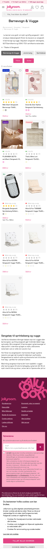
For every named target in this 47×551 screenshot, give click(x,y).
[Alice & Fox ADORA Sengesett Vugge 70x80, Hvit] (28, 214)
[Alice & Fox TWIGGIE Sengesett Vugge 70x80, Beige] (26, 214)
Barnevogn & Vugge (11, 29)
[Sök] (4, 14)
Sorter (29, 61)
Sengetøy (17, 27)
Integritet (24, 415)
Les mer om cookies (11, 534)
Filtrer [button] (18, 61)
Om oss (4, 426)
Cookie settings (7, 419)
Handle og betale (27, 411)
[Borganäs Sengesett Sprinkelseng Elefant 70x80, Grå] (6, 110)
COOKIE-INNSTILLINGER (23, 547)
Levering (24, 407)
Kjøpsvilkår (5, 407)
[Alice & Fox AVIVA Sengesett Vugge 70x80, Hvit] (31, 214)
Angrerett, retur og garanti (30, 403)
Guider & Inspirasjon (9, 415)
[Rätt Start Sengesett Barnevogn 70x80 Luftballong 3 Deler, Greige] (3, 110)
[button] (3, 7)
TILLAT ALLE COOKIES (23, 541)
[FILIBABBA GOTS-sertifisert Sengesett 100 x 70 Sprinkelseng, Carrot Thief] (3, 162)
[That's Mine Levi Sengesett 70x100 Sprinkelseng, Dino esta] (26, 162)
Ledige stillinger (7, 422)
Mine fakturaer (7, 411)
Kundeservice (6, 403)
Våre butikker (25, 419)
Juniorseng (27, 53)
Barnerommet (7, 27)
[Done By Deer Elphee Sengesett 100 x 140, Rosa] (28, 110)
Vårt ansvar (25, 422)
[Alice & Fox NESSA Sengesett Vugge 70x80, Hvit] (33, 214)
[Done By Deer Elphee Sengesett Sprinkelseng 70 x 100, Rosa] (26, 110)
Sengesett (25, 27)
